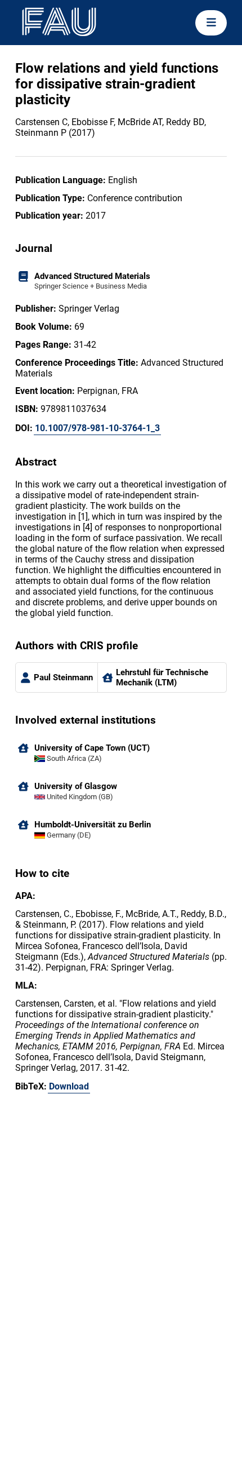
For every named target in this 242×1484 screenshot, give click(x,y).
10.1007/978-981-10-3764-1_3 (97, 428)
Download (69, 1086)
